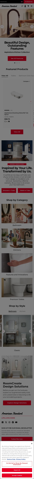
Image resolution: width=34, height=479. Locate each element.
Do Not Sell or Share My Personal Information (17, 463)
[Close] (32, 443)
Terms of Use (11, 459)
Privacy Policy (21, 459)
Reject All (17, 470)
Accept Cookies (17, 475)
